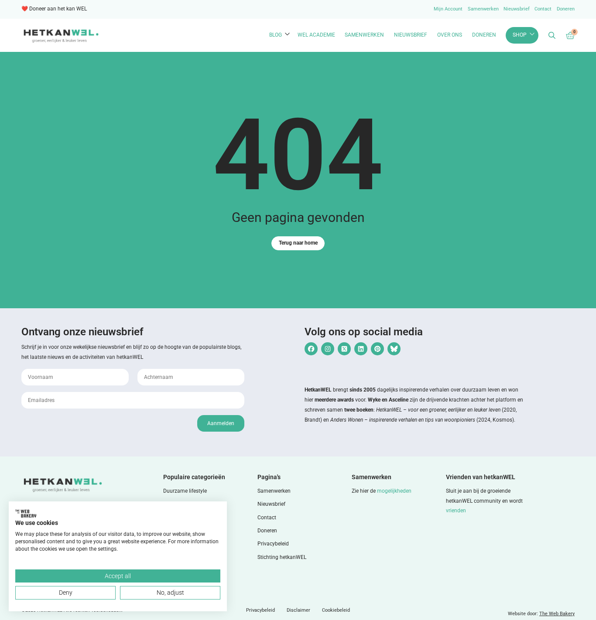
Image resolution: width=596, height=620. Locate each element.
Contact (542, 9)
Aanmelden (220, 423)
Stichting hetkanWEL (281, 557)
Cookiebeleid (336, 610)
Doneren (566, 9)
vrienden (456, 511)
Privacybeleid (273, 544)
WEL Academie (316, 35)
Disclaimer (298, 610)
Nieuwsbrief (517, 9)
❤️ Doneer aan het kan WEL (54, 9)
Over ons (449, 35)
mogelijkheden (394, 491)
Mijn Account (448, 9)
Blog (275, 35)
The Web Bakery (557, 614)
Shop (520, 35)
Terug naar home (298, 243)
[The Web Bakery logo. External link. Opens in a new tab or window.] (25, 514)
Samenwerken (483, 9)
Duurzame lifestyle (185, 491)
